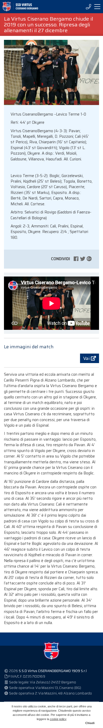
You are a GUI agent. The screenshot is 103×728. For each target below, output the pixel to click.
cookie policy (58, 719)
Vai (87, 358)
